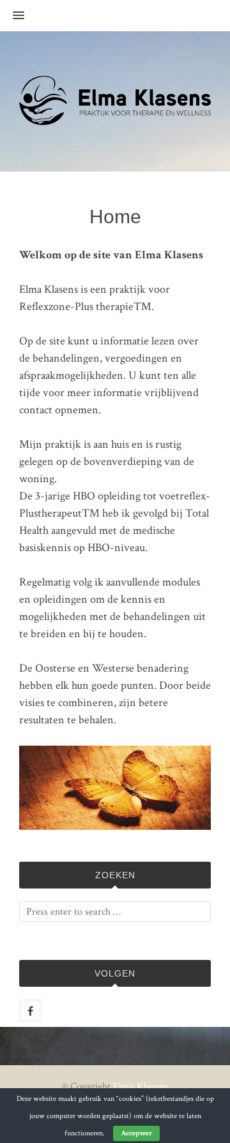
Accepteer (136, 1133)
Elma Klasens (140, 1086)
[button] (12, 15)
